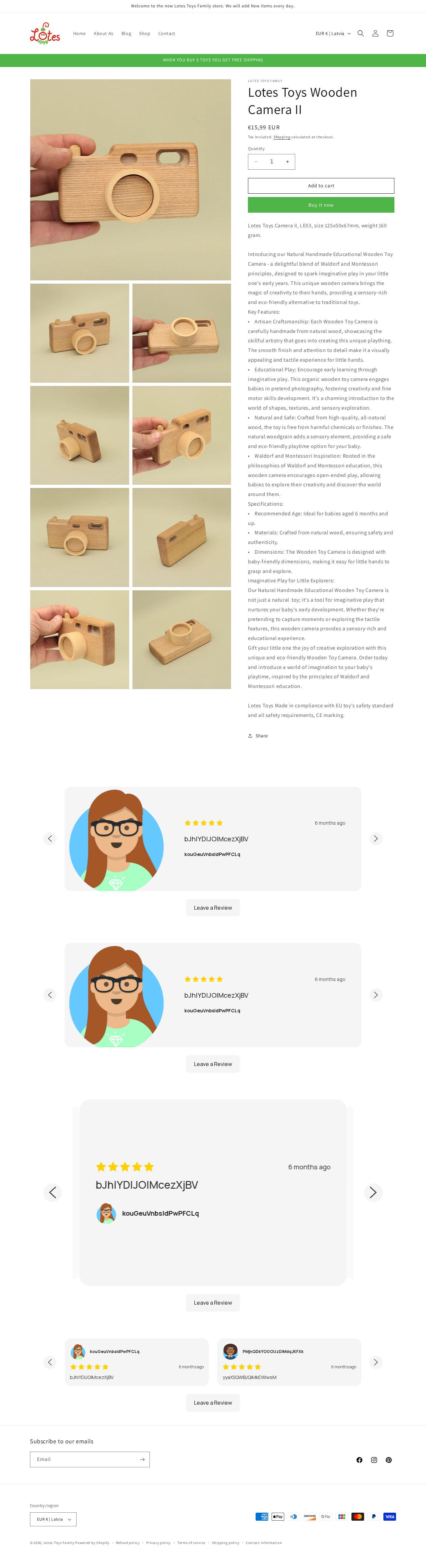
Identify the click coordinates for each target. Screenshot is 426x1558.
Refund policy (128, 1542)
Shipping (282, 136)
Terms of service (191, 1542)
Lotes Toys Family (59, 1542)
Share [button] (262, 736)
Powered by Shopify (92, 1542)
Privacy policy (158, 1542)
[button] (360, 33)
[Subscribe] (142, 1459)
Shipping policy (226, 1542)
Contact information (264, 1542)
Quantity (256, 148)
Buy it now (321, 205)
